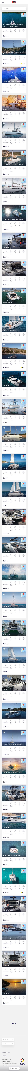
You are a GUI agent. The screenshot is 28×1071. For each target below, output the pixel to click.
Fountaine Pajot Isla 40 (9, 330)
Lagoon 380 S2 (7, 606)
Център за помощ (6, 1059)
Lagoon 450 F (7, 551)
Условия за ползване (7, 1061)
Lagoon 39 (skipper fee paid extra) (12, 81)
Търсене (6, 8)
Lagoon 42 (6, 275)
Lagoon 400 (6, 247)
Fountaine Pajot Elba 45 (9, 938)
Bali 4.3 (5, 137)
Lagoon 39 (6, 109)
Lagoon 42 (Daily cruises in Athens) (12, 744)
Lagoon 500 (6, 579)
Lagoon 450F (6, 358)
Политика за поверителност (9, 1063)
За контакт (5, 1065)
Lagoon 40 (6, 496)
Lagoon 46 (6, 385)
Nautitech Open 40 (8, 192)
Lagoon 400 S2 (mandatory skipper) (13, 219)
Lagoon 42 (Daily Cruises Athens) (12, 855)
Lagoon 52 (6, 468)
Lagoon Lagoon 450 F (9, 910)
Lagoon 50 (6, 440)
